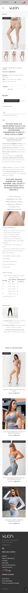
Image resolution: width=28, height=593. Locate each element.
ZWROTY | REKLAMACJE (8, 558)
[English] (25, 2)
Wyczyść (10, 89)
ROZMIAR (5, 86)
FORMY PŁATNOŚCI (7, 567)
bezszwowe (13, 79)
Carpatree (10, 75)
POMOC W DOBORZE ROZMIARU (10, 583)
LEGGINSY (16, 75)
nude (8, 81)
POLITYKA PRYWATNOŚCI (8, 565)
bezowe (7, 79)
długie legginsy (15, 179)
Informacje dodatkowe (10, 115)
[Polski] (23, 2)
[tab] (14, 112)
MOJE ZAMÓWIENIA (7, 581)
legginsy (4, 81)
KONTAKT (4, 556)
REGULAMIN (5, 563)
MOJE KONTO (5, 2)
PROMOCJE (5, 77)
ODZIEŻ (21, 75)
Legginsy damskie (7, 167)
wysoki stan (13, 81)
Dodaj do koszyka (11, 100)
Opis (4, 112)
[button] (7, 106)
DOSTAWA (4, 560)
